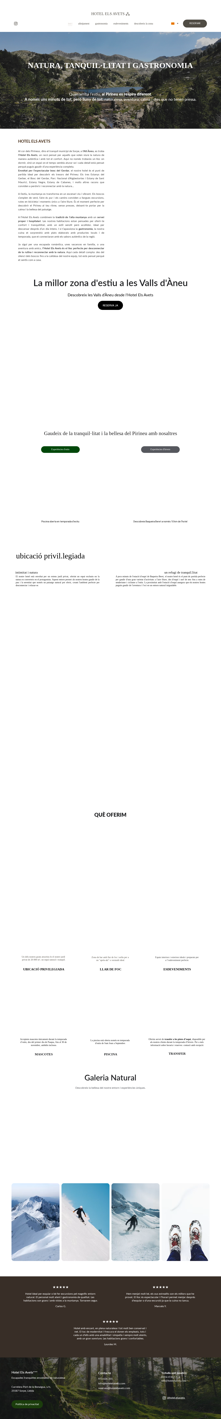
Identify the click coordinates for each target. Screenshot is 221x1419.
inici (70, 23)
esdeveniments (120, 23)
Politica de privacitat (27, 1404)
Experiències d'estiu (60, 449)
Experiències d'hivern (160, 449)
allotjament (83, 23)
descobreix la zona (143, 23)
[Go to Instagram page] (15, 23)
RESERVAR (194, 23)
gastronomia (101, 23)
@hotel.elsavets (176, 1397)
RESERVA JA (110, 305)
